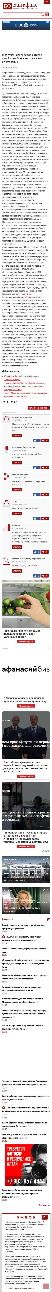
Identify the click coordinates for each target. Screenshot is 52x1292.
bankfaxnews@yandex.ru (15, 1230)
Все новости (44, 1205)
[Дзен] (26, 1217)
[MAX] (30, 1217)
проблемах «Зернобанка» (26, 297)
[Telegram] (11, 401)
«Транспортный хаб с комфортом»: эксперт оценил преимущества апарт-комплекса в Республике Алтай (25, 386)
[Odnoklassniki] (34, 1217)
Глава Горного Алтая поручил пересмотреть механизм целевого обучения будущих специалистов (22, 1193)
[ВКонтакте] (3, 401)
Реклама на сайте (23, 1284)
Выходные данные (13, 1276)
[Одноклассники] (7, 401)
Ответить (17, 435)
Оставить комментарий (38, 407)
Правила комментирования (32, 1279)
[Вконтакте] (22, 1217)
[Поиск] (42, 14)
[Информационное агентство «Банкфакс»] (19, 6)
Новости (7, 919)
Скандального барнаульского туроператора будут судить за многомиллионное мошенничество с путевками (24, 1013)
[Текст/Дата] (47, 14)
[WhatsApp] (15, 401)
